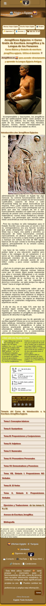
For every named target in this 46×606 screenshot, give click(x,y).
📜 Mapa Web (36, 559)
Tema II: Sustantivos (13, 429)
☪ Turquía (33, 544)
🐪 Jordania (23, 549)
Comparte (26, 1)
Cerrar (38, 593)
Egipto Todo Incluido (23, 600)
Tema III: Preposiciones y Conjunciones (22, 436)
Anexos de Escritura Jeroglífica (18, 515)
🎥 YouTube (21, 559)
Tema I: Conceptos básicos (16, 421)
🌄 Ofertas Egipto (17, 544)
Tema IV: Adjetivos (12, 444)
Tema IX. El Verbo (12, 486)
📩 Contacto (8, 559)
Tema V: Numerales (13, 451)
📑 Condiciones (29, 564)
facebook (31, 553)
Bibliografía (9, 522)
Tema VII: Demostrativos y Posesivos (21, 466)
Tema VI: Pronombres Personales (19, 458)
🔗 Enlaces (15, 564)
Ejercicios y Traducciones (16, 505)
